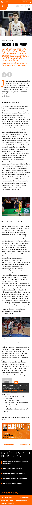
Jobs (7, 501)
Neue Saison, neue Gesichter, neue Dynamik (14, 473)
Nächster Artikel (24, 445)
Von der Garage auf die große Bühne (12, 483)
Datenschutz (4, 504)
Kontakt (3, 501)
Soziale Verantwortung (21, 501)
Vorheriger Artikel (9, 445)
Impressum (11, 504)
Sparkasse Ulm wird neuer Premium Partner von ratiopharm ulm (15, 462)
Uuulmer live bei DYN (25, 497)
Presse (11, 501)
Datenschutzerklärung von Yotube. (13, 390)
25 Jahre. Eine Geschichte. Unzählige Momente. (15, 478)
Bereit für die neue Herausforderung (12, 468)
